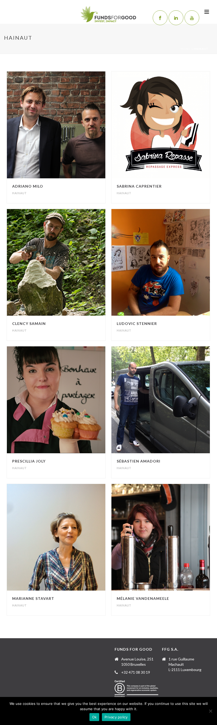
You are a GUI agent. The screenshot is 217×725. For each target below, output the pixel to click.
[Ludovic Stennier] (172, 262)
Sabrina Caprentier (139, 186)
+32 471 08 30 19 (135, 672)
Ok (94, 717)
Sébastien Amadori (138, 461)
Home (186, 48)
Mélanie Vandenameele (143, 598)
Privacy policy (116, 717)
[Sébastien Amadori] (172, 400)
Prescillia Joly (29, 461)
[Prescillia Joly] (67, 400)
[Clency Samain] (67, 262)
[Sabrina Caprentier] (172, 125)
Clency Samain (29, 323)
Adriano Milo (27, 186)
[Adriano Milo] (67, 125)
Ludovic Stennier (137, 323)
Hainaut (19, 193)
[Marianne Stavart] (67, 537)
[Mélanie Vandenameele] (172, 537)
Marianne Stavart (33, 598)
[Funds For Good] (109, 14)
